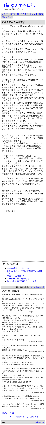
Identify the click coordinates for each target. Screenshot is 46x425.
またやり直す (33, 417)
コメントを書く (9, 413)
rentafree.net (39, 422)
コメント (34, 14)
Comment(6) (40, 287)
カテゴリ (6, 14)
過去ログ (24, 14)
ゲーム (33, 287)
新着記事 (15, 14)
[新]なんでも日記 (19, 5)
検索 (41, 14)
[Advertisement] (23, 238)
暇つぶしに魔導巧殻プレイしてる (22, 281)
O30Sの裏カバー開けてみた (19, 268)
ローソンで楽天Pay (16, 417)
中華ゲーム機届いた (16, 276)
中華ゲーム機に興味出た (18, 279)
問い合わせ (7, 17)
